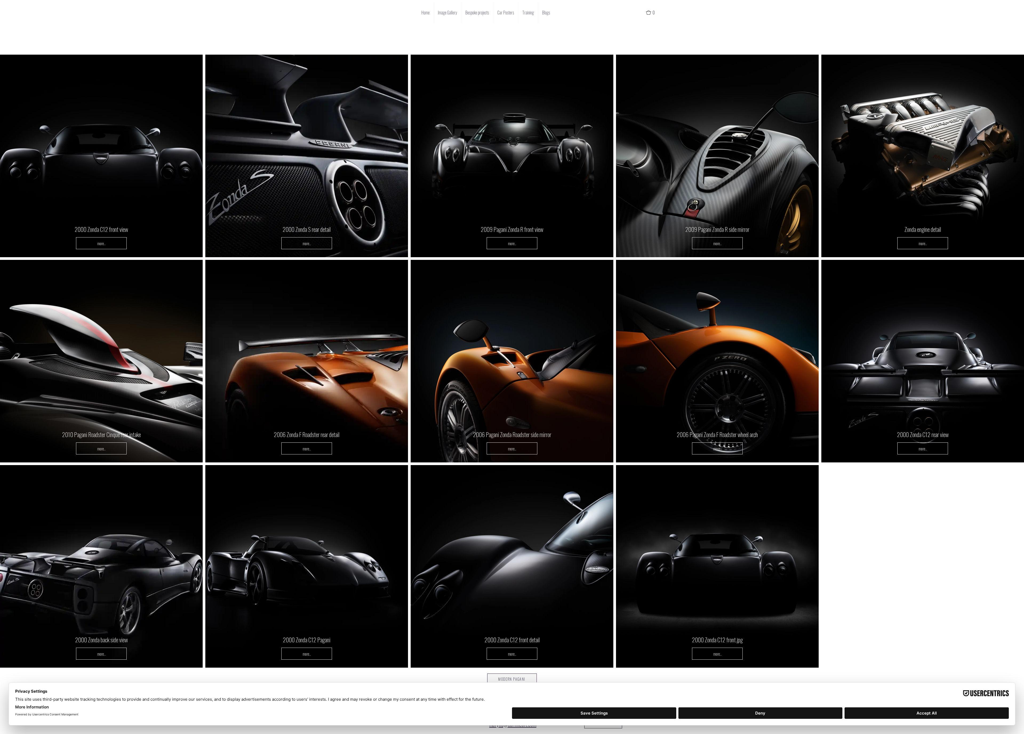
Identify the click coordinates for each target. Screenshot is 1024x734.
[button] (652, 12)
